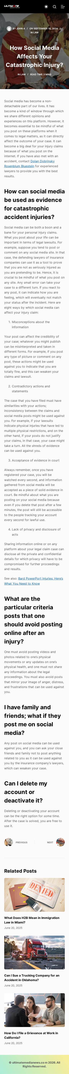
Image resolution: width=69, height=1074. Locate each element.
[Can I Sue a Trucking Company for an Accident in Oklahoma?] (34, 952)
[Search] (54, 6)
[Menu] (63, 7)
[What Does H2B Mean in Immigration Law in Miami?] (34, 895)
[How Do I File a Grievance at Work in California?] (34, 1010)
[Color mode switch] (46, 7)
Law (36, 32)
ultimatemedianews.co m (30, 1062)
